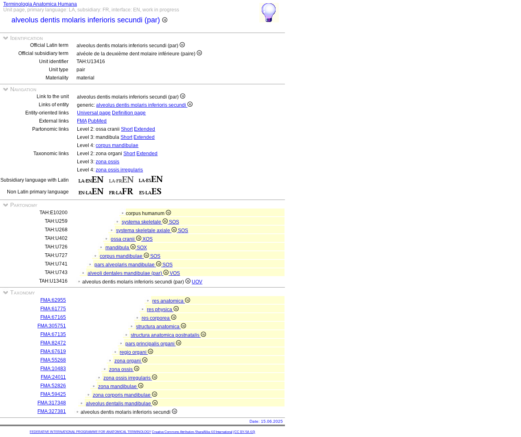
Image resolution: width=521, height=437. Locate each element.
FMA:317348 (51, 403)
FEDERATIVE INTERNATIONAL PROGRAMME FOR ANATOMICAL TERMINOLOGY (90, 432)
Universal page (94, 113)
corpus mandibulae (117, 145)
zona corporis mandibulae (122, 395)
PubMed (97, 121)
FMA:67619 (53, 351)
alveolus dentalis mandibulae (119, 403)
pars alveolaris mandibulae (125, 265)
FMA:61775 (53, 309)
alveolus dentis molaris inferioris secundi (141, 105)
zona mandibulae (118, 386)
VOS (175, 273)
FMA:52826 (53, 386)
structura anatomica (158, 326)
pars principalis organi (150, 344)
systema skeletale (142, 222)
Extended (144, 129)
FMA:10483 (53, 368)
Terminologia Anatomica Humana (40, 4)
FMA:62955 (53, 300)
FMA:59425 (53, 394)
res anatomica (168, 301)
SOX (142, 247)
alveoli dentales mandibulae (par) (125, 273)
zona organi (128, 361)
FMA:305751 (51, 326)
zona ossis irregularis (119, 170)
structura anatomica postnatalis (166, 335)
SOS (174, 222)
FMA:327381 (51, 411)
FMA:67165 (53, 317)
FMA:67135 (53, 334)
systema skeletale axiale (143, 230)
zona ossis (107, 162)
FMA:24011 (53, 377)
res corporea (156, 318)
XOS (147, 239)
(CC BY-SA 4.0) (244, 432)
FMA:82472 (53, 343)
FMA (82, 121)
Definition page (129, 113)
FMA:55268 (53, 360)
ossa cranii (123, 239)
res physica (160, 309)
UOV (197, 282)
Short (127, 129)
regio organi (134, 352)
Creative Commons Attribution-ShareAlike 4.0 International (192, 432)
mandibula (117, 247)
